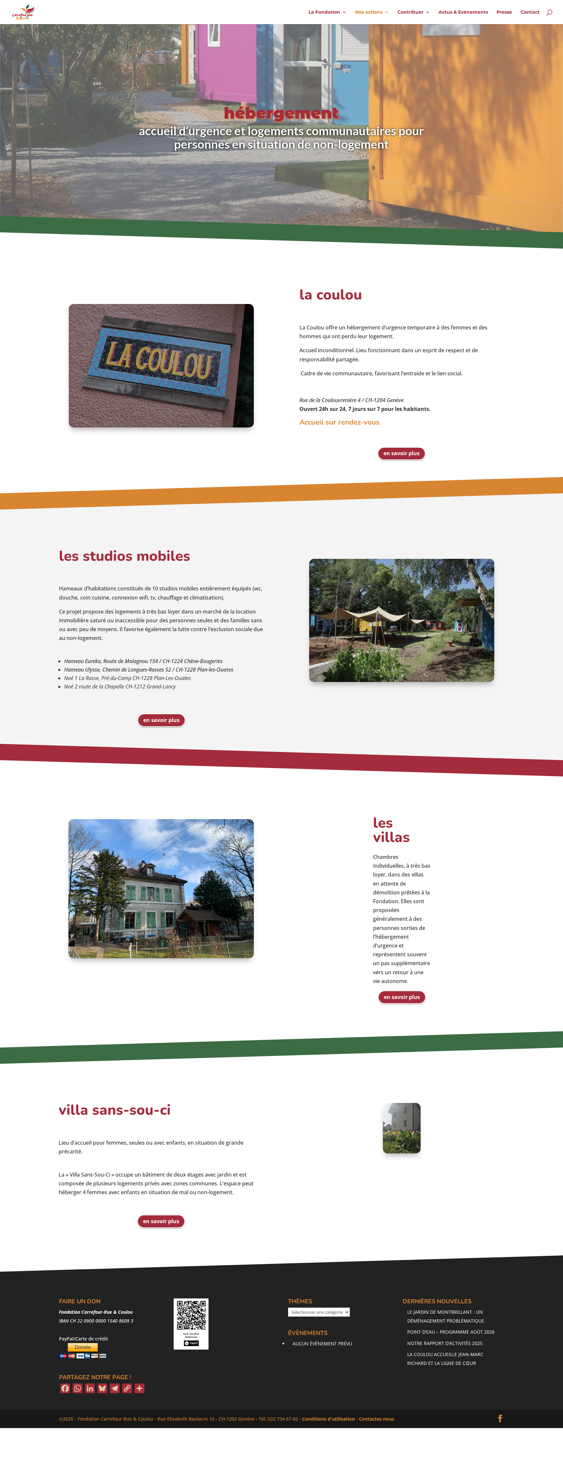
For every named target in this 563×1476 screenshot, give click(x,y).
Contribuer (410, 12)
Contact (530, 12)
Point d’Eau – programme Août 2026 (451, 1332)
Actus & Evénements (463, 12)
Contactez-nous (376, 1419)
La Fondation (324, 12)
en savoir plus (401, 453)
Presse (504, 12)
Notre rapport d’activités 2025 (445, 1343)
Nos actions (369, 12)
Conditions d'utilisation (328, 1419)
